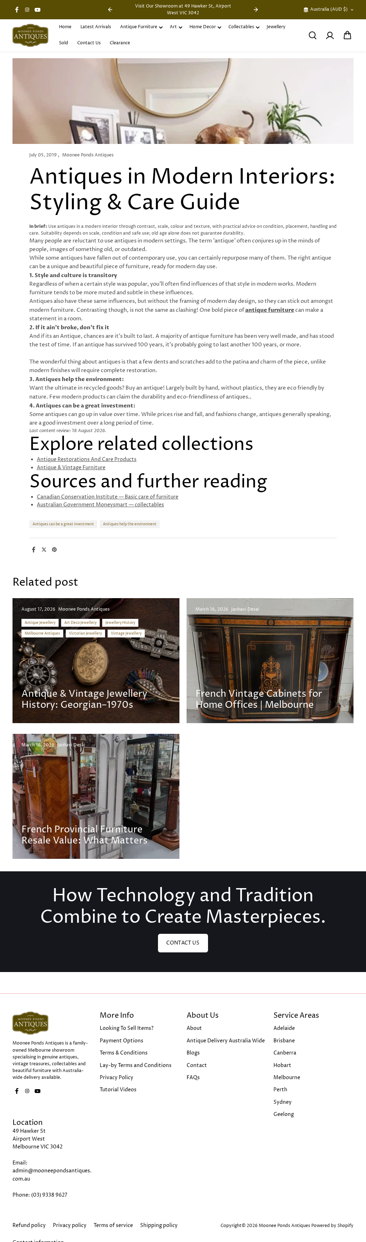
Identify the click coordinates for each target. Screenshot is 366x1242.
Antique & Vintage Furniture (71, 467)
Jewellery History (120, 622)
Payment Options (121, 1040)
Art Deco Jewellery (80, 622)
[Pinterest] (54, 549)
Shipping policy (159, 1225)
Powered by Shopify (332, 1226)
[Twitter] (44, 549)
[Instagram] (27, 9)
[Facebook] (17, 9)
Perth (280, 1089)
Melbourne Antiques (42, 633)
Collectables (241, 27)
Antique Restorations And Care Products (87, 459)
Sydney (282, 1102)
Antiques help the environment (130, 524)
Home (65, 27)
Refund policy (29, 1225)
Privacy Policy (116, 1077)
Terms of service (113, 1225)
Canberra (284, 1053)
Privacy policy (69, 1225)
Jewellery (276, 27)
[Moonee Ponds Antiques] (30, 35)
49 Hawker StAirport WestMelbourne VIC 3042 (38, 1139)
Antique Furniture (138, 27)
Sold (63, 43)
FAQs (193, 1077)
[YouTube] (37, 9)
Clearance (120, 43)
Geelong (283, 1114)
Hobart (282, 1065)
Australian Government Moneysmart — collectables (100, 504)
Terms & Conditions (124, 1053)
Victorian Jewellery (85, 633)
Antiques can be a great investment (63, 524)
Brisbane (284, 1040)
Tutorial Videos (118, 1089)
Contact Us (89, 43)
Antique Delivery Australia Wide (226, 1040)
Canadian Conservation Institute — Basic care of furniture (107, 497)
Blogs (193, 1053)
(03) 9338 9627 (49, 1195)
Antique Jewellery (40, 622)
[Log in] (330, 35)
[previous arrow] (110, 9)
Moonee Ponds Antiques (284, 1226)
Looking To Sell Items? (127, 1028)
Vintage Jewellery (126, 633)
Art (173, 27)
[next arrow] (255, 9)
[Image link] (52, 1023)
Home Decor (202, 27)
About (194, 1028)
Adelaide (284, 1028)
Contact (197, 1065)
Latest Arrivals (95, 27)
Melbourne (286, 1077)
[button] (347, 35)
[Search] (312, 35)
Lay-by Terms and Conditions (136, 1065)
